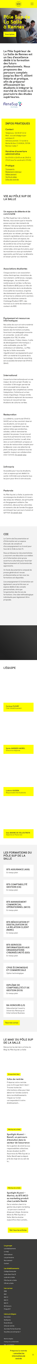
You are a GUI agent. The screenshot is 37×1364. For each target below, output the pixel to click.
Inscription (10, 34)
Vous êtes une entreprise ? (12, 1332)
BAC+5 (6, 1303)
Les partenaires (9, 1257)
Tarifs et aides (11, 177)
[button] (32, 4)
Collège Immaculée (10, 1271)
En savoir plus (20, 455)
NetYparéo (7, 1320)
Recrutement (8, 1260)
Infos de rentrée (12, 179)
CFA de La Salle (9, 1283)
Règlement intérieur (13, 172)
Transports (9, 169)
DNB (5, 1291)
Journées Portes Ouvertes (12, 1329)
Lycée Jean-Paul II (10, 1274)
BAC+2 (6, 1297)
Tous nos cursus (11, 1023)
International (8, 1254)
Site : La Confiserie (9, 1344)
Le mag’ (6, 1251)
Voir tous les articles (18, 1230)
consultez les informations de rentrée (18, 1356)
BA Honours (7, 1306)
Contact (6, 1263)
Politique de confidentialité (11, 1341)
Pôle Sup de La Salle (10, 1280)
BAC (5, 1294)
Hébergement (10, 174)
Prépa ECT (7, 1309)
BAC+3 (6, 1300)
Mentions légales (8, 1339)
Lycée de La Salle (9, 1277)
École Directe (8, 1323)
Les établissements (10, 1248)
